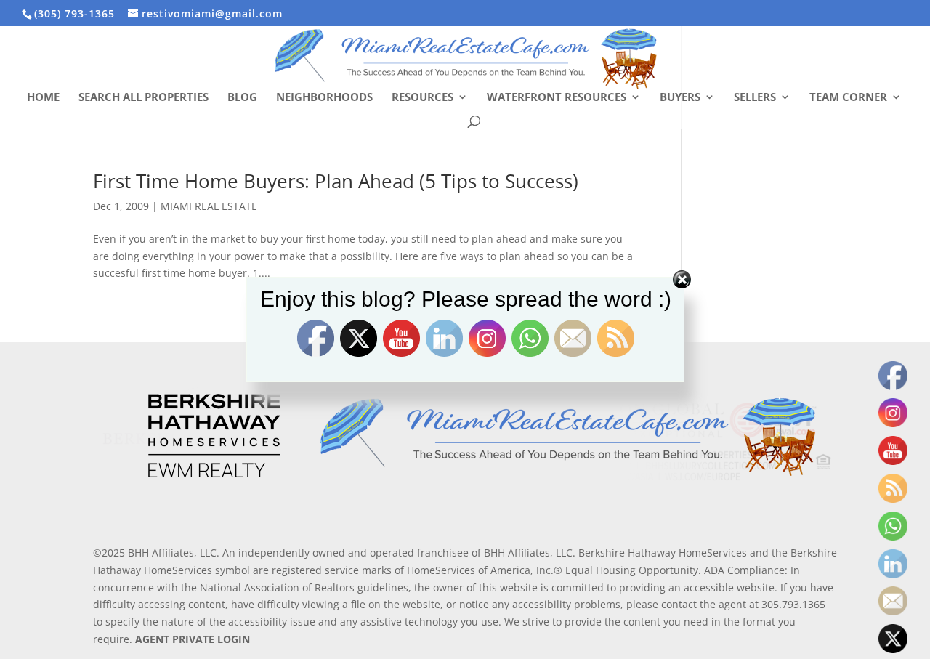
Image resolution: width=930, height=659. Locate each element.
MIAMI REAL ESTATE (209, 206)
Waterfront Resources (556, 98)
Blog (242, 98)
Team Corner (848, 98)
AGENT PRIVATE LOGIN (192, 639)
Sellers (755, 98)
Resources (422, 98)
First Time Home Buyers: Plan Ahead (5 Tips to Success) (335, 181)
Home (43, 98)
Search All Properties (143, 98)
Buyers (680, 98)
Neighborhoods (324, 98)
